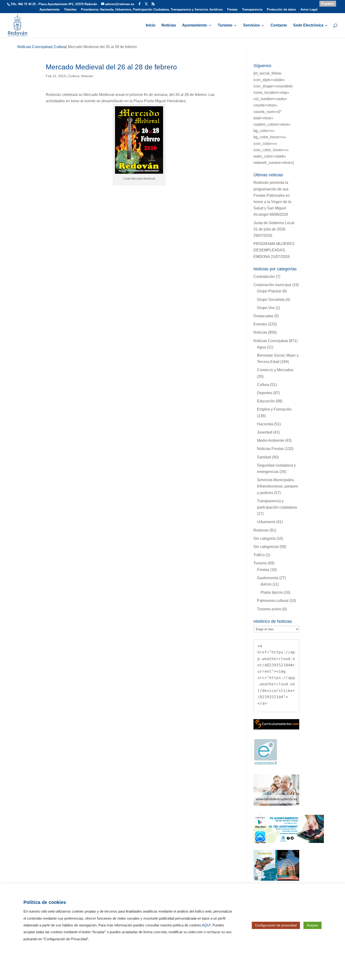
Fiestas (232, 9)
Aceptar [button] (312, 925)
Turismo (225, 25)
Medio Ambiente (270, 440)
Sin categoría (264, 538)
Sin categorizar (266, 547)
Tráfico (259, 555)
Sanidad (264, 457)
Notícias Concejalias (270, 341)
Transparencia (252, 9)
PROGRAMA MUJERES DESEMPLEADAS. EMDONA (274, 250)
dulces (266, 584)
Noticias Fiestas (270, 449)
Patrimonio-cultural (272, 601)
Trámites (70, 9)
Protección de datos (281, 9)
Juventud (264, 432)
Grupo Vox (266, 308)
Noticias (168, 25)
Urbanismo (266, 522)
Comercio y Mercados (275, 370)
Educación (266, 401)
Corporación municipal (272, 285)
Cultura (74, 76)
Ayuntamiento (49, 9)
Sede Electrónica (308, 25)
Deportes (264, 393)
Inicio (150, 25)
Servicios (251, 25)
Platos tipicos (272, 592)
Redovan (261, 530)
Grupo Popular (269, 291)
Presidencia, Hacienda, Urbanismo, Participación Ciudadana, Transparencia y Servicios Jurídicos (152, 9)
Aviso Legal (309, 9)
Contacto (279, 25)
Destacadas (263, 316)
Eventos (260, 324)
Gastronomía (267, 578)
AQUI (206, 925)
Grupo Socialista (271, 300)
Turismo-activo (269, 609)
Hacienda (265, 424)
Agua (261, 347)
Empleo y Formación (274, 409)
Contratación (264, 277)
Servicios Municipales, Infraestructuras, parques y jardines (277, 486)
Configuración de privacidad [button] (276, 925)
